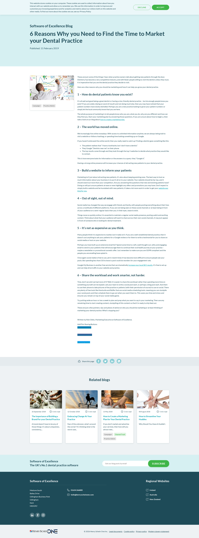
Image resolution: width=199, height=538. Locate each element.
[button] (123, 329)
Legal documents (115, 531)
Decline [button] (142, 7)
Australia (153, 495)
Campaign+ (108, 434)
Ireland (152, 490)
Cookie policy (129, 531)
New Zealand (155, 499)
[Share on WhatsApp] (119, 361)
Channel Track (120, 434)
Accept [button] (160, 7)
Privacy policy (141, 531)
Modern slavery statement (158, 531)
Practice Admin (109, 439)
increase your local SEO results (140, 265)
